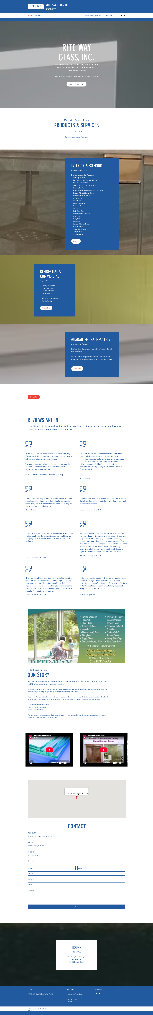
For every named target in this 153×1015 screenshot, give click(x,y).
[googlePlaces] (121, 15)
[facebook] (124, 15)
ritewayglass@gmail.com (93, 15)
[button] (76, 84)
